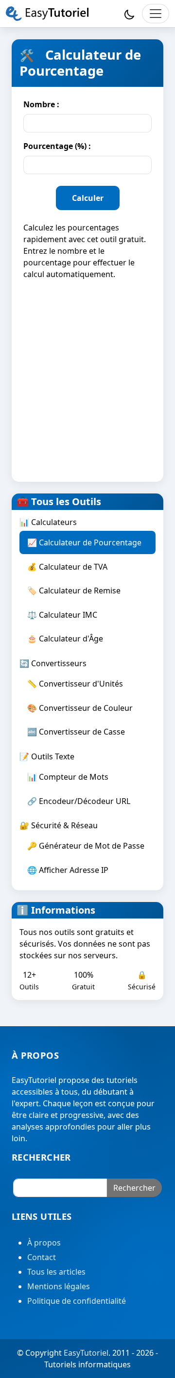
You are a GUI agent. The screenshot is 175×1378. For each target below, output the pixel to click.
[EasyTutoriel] (47, 13)
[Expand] (155, 13)
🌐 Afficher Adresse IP (67, 870)
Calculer (88, 198)
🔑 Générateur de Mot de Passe (85, 845)
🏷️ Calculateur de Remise (74, 590)
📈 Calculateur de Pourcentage (84, 542)
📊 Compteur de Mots (67, 776)
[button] (129, 13)
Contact (41, 1257)
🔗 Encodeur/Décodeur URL (78, 801)
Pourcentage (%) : (57, 146)
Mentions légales (58, 1286)
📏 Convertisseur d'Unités (75, 683)
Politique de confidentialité (76, 1301)
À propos (44, 1242)
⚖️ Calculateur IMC (62, 614)
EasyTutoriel (86, 1352)
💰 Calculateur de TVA (67, 566)
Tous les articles (56, 1271)
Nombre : (41, 104)
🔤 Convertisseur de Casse (76, 731)
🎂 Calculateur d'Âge (65, 638)
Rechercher (134, 1187)
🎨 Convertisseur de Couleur (80, 708)
